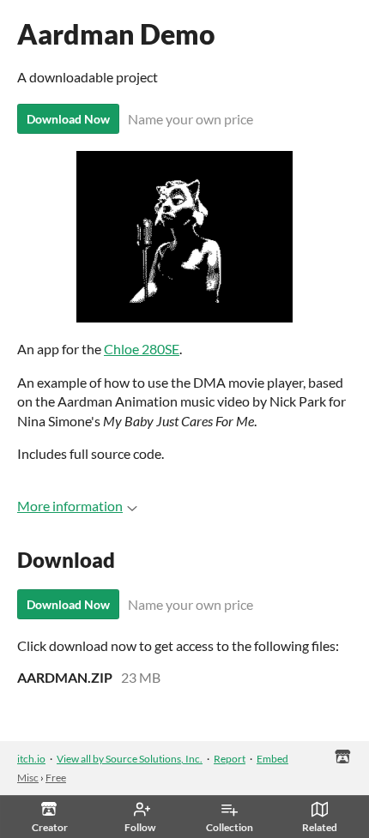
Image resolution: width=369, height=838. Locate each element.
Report (229, 758)
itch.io (31, 758)
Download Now (68, 119)
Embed (272, 758)
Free (55, 777)
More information (70, 505)
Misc (28, 777)
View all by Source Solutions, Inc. (130, 758)
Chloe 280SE (141, 349)
